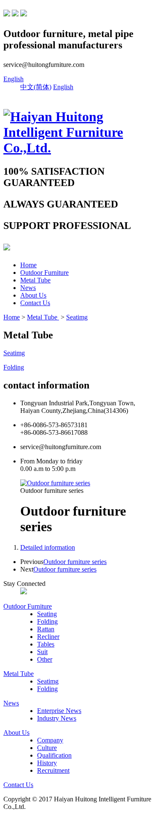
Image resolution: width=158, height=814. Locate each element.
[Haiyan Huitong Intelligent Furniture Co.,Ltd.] (79, 147)
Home (28, 265)
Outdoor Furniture (44, 272)
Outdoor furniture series (75, 561)
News (28, 287)
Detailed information (47, 547)
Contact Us (35, 302)
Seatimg (77, 317)
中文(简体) (35, 86)
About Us (33, 295)
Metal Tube (35, 280)
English (13, 78)
